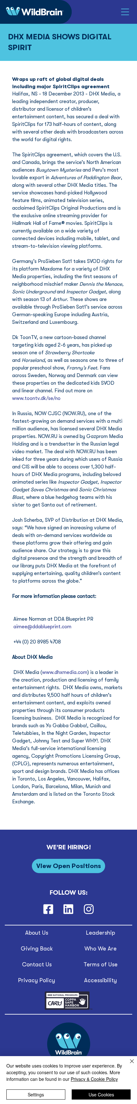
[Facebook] (48, 909)
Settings (36, 1094)
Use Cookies (101, 1094)
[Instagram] (88, 909)
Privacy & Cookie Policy (94, 1079)
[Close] (128, 1065)
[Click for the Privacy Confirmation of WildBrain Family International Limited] (68, 1008)
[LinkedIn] (68, 909)
